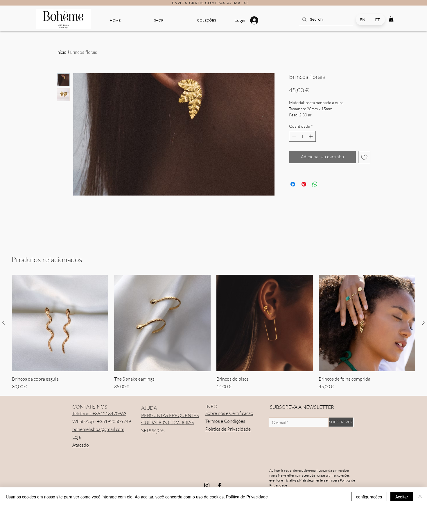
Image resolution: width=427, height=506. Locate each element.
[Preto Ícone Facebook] (219, 485)
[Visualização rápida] (60, 323)
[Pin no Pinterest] (303, 184)
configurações (369, 497)
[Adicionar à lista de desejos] (364, 157)
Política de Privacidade (247, 497)
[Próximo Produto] (423, 322)
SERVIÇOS (152, 430)
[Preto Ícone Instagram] (206, 485)
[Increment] (311, 136)
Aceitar (401, 497)
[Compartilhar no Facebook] (292, 184)
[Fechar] (420, 496)
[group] (213, 332)
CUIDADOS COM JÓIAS (167, 422)
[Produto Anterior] (3, 322)
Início (62, 52)
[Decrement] (293, 136)
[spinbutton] (302, 136)
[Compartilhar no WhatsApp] (314, 184)
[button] (158, 20)
